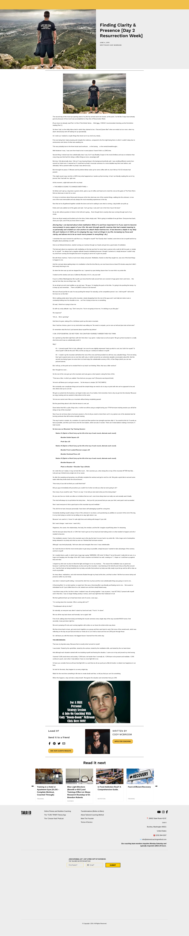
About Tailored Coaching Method (92, 815)
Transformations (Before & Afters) (92, 811)
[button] (32, 786)
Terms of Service (86, 822)
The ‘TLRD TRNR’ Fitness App (55, 815)
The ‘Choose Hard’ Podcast (53, 818)
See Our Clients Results (60, 751)
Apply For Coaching (123, 741)
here (98, 123)
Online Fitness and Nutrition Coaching (57, 811)
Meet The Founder (87, 818)
